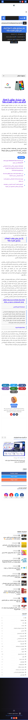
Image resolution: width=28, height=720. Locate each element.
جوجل (13, 39)
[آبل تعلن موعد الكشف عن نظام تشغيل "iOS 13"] (24, 600)
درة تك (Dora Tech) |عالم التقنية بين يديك (14, 715)
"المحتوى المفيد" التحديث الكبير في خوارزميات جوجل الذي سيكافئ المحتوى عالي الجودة (13, 185)
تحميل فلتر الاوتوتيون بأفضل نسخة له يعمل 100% (11, 576)
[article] (14, 423)
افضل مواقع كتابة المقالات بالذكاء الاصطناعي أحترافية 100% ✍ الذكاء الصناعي (11, 592)
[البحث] (2, 2)
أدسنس (22, 631)
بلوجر (23, 657)
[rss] (16, 718)
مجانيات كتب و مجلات (20, 670)
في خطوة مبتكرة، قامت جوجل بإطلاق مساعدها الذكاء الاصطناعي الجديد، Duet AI (13, 175)
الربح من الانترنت (21, 641)
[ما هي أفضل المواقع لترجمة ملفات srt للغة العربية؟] (24, 607)
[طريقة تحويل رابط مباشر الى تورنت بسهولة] (24, 567)
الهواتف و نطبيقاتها (20, 39)
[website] (17, 414)
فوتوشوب (22, 662)
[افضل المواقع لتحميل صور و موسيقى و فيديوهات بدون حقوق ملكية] (24, 583)
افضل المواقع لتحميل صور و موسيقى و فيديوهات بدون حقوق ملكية (11, 584)
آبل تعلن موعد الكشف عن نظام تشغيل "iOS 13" (11, 601)
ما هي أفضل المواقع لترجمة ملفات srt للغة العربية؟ (11, 608)
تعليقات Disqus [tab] (14, 476)
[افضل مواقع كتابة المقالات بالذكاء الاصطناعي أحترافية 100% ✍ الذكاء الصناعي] (24, 590)
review (23, 626)
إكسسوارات (22, 636)
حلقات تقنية (21, 659)
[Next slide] (2, 437)
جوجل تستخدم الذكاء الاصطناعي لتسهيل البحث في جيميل (13, 180)
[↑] (14, 711)
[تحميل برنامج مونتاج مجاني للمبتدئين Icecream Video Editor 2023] (24, 544)
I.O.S (23, 623)
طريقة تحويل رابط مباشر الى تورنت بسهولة (12, 569)
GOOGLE (9, 39)
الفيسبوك (22, 644)
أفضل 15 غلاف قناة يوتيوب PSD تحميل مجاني (11, 553)
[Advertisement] (14, 59)
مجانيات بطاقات (21, 667)
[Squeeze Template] (20, 713)
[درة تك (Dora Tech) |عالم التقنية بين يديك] (14, 5)
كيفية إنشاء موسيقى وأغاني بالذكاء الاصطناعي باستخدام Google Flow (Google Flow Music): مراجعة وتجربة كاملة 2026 (13, 168)
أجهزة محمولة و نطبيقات (10, 37)
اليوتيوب (22, 649)
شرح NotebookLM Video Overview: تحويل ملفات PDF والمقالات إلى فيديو (13, 162)
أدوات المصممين (20, 633)
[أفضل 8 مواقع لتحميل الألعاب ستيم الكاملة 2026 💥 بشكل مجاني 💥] (24, 537)
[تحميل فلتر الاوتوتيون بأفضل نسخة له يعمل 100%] (24, 575)
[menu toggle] (25, 2)
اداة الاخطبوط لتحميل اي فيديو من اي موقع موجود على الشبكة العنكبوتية (11, 561)
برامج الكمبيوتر (21, 654)
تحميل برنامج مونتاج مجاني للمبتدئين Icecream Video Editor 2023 (11, 546)
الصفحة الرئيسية (21, 37)
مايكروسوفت (21, 664)
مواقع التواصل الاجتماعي (19, 672)
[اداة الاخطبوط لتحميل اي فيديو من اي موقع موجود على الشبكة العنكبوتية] (24, 560)
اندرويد (23, 651)
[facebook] (20, 2)
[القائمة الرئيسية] (3, 18)
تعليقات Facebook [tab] (14, 473)
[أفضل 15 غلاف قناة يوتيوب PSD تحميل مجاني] (24, 552)
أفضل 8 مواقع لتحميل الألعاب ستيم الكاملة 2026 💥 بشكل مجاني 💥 (12, 538)
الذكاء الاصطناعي (20, 638)
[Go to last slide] (5, 437)
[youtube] (23, 2)
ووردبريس (22, 675)
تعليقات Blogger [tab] (14, 480)
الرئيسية (21, 18)
